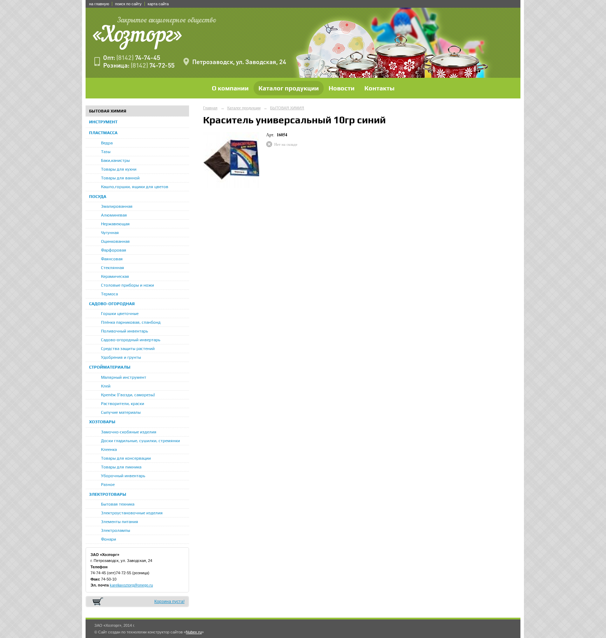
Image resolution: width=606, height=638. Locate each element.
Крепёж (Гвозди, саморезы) (128, 394)
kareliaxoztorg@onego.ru (131, 585)
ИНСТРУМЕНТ (103, 121)
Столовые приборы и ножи (127, 285)
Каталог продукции (288, 88)
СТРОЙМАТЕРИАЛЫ (109, 367)
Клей (105, 386)
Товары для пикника (121, 467)
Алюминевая (114, 215)
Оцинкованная (115, 241)
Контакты (379, 88)
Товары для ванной (120, 178)
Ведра (107, 142)
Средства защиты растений (128, 348)
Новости (342, 88)
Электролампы (115, 530)
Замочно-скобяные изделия (128, 432)
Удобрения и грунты (121, 357)
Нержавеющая (115, 223)
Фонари (108, 539)
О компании (230, 88)
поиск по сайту (128, 4)
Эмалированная (117, 206)
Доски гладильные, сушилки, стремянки (140, 440)
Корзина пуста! (169, 601)
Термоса (109, 293)
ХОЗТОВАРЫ (102, 421)
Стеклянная (112, 267)
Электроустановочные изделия (132, 512)
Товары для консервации (126, 458)
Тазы (105, 151)
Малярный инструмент (123, 377)
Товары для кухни (118, 169)
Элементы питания (119, 521)
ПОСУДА (97, 196)
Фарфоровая (113, 250)
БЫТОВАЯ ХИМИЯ (107, 111)
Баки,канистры (115, 160)
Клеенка (109, 449)
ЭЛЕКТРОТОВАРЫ (107, 494)
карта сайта (158, 4)
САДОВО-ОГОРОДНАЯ (112, 303)
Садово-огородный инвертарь (130, 339)
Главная (210, 108)
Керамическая (115, 276)
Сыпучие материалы (121, 412)
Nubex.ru (194, 632)
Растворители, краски (122, 403)
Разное (108, 484)
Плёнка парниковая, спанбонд (131, 322)
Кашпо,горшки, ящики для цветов (134, 186)
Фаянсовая (112, 258)
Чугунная (110, 232)
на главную (99, 4)
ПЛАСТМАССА (103, 132)
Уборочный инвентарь (123, 475)
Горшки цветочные (120, 313)
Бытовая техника (117, 504)
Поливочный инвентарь (124, 331)
